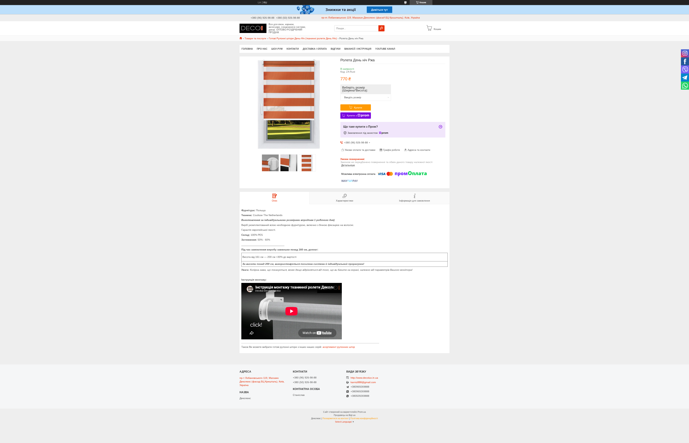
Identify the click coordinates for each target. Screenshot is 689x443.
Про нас (262, 49)
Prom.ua (362, 412)
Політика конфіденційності (364, 418)
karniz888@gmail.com (363, 382)
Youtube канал (385, 49)
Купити (358, 107)
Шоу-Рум (277, 49)
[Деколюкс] (253, 28)
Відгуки (335, 49)
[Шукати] (381, 28)
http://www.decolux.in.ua (364, 377)
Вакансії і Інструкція (357, 49)
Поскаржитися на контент (335, 418)
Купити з (352, 115)
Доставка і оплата (315, 49)
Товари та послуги (255, 38)
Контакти (293, 49)
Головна (247, 49)
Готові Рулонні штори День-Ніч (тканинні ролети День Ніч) (303, 38)
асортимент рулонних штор (339, 346)
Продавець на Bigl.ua (344, 415)
